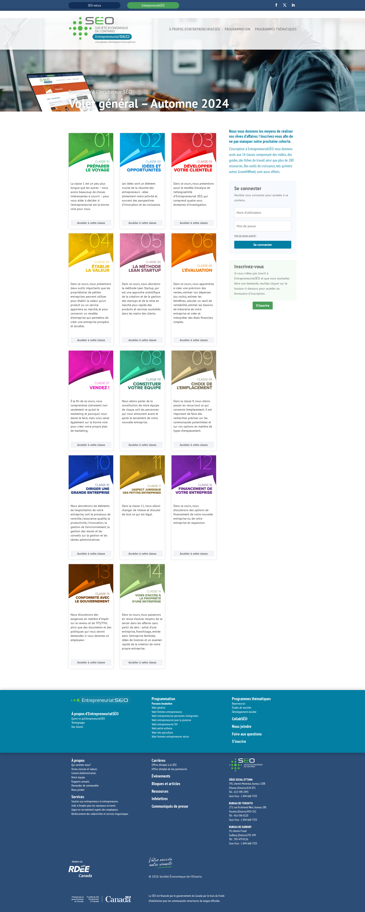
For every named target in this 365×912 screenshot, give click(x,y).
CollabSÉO (239, 718)
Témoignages (78, 722)
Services (77, 796)
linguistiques (121, 814)
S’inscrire (262, 305)
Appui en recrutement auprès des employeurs (94, 809)
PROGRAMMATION (237, 29)
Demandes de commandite (85, 785)
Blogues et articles (166, 783)
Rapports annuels (80, 781)
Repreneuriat (238, 703)
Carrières (158, 760)
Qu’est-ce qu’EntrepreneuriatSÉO (88, 718)
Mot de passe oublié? (245, 235)
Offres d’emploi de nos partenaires (169, 769)
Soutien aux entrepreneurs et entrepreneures (94, 801)
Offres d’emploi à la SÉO (164, 765)
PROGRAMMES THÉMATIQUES (276, 29)
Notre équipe (78, 777)
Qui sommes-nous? (81, 765)
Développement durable (244, 712)
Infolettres (160, 798)
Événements (161, 776)
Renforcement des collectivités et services (93, 814)
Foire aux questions (247, 734)
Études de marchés (241, 707)
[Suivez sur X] (284, 5)
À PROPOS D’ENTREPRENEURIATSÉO (194, 29)
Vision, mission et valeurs (84, 769)
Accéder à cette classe (91, 223)
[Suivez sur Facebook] (276, 5)
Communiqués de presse (170, 806)
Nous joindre (241, 726)
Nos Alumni (77, 727)
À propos (77, 760)
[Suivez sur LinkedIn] (293, 5)
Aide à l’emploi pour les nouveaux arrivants (93, 805)
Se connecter (262, 244)
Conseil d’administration (83, 773)
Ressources (160, 791)
